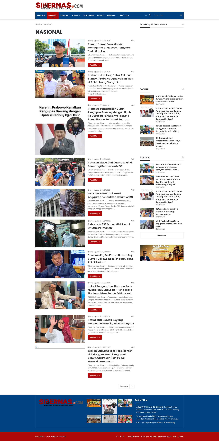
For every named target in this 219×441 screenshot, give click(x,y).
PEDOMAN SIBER (164, 436)
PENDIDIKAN (89, 15)
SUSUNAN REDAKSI (148, 436)
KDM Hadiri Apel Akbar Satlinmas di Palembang (155, 423)
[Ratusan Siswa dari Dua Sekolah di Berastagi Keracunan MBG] (60, 172)
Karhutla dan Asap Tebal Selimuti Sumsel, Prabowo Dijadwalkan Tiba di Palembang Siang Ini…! (110, 78)
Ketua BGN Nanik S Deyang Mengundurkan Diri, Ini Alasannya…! (111, 321)
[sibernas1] (59, 6)
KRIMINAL (111, 15)
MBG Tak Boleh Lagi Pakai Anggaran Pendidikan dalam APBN (110, 195)
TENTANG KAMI (133, 436)
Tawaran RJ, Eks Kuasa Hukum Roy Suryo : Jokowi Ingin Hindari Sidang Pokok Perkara (110, 258)
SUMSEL (75, 15)
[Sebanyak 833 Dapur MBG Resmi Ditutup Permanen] (60, 233)
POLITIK (100, 15)
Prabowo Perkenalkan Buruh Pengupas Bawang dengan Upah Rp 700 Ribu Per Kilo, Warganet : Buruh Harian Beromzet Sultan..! (109, 114)
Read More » (95, 65)
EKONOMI (64, 15)
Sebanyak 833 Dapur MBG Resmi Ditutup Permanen (109, 226)
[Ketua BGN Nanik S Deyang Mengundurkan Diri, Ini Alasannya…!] (60, 329)
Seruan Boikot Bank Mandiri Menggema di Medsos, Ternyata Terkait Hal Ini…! (109, 47)
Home (39, 24)
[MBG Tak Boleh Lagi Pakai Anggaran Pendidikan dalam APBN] (60, 203)
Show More (161, 235)
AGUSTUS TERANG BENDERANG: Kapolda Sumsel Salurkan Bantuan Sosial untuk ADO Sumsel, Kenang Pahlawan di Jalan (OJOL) (157, 409)
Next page (124, 386)
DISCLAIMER (178, 436)
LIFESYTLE (123, 15)
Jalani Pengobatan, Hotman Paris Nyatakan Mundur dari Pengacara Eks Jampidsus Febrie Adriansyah (110, 290)
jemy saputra (94, 41)
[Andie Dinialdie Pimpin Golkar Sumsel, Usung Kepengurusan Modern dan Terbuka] (147, 99)
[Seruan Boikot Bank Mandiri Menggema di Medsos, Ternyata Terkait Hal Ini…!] (60, 53)
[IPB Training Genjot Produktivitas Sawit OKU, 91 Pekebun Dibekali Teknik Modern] (147, 141)
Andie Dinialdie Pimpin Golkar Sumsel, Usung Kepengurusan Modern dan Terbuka (169, 99)
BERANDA (41, 15)
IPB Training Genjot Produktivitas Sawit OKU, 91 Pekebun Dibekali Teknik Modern (168, 142)
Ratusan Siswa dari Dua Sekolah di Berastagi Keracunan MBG (110, 164)
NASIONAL (52, 15)
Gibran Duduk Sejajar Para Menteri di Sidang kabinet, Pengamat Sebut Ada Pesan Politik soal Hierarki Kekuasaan (110, 356)
